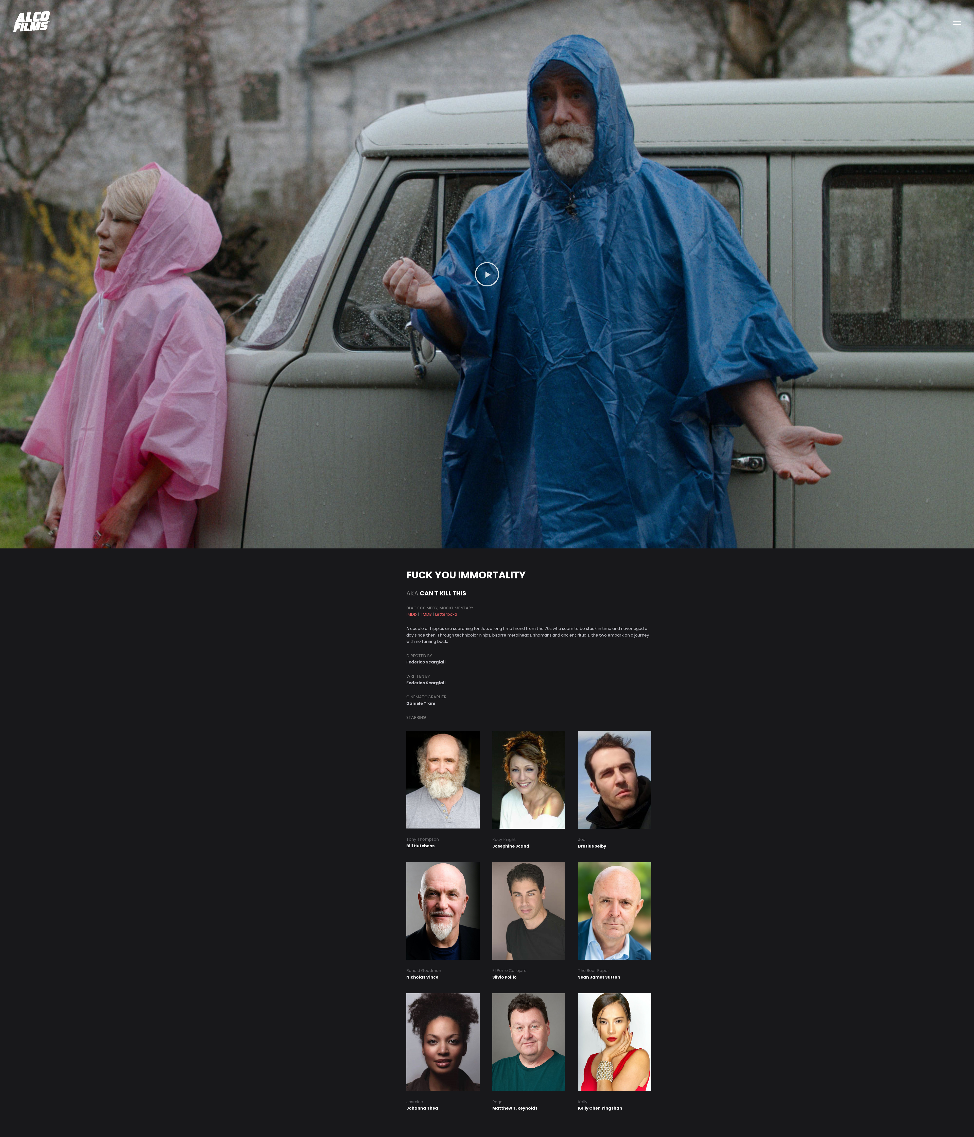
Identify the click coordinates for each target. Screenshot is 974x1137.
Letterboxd (446, 614)
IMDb (411, 614)
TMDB (426, 614)
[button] (487, 274)
